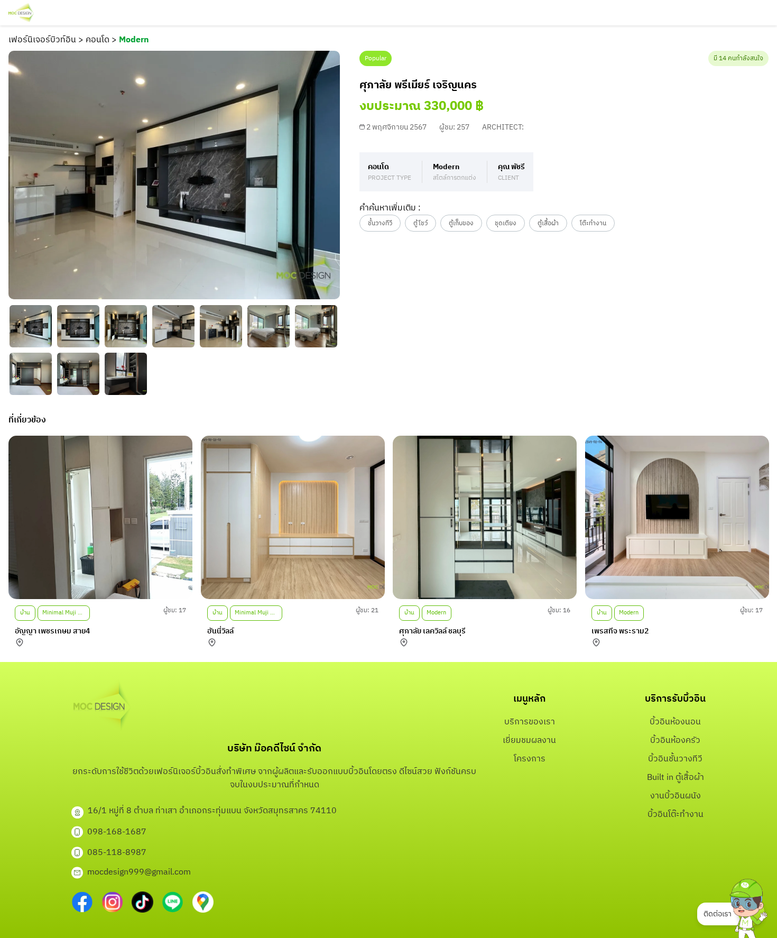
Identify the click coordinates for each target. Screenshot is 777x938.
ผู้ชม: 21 (366, 610)
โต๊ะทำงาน (593, 223)
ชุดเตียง (505, 223)
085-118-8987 (116, 852)
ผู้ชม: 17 (174, 610)
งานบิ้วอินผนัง (675, 796)
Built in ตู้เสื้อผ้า (675, 777)
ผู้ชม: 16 (559, 610)
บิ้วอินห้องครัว (675, 740)
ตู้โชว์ (420, 223)
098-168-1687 (116, 832)
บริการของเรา (529, 722)
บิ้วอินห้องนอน (675, 722)
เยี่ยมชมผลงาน (529, 740)
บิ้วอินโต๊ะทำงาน (676, 814)
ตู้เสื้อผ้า (548, 223)
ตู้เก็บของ (461, 223)
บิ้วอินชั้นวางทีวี (675, 759)
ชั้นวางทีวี (380, 223)
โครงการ (529, 759)
